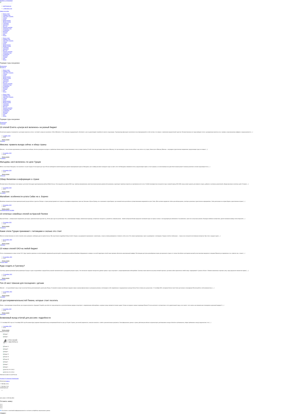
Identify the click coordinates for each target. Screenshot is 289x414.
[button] (4, 331)
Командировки (7, 20)
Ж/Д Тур (5, 26)
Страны (5, 17)
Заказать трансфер (7, 27)
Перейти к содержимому (6, 0)
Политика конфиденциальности (8, 395)
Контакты (5, 31)
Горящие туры (6, 15)
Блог (4, 34)
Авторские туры (7, 28)
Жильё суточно (7, 22)
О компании (6, 30)
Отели (4, 19)
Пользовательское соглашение (8, 393)
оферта (8, 381)
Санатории (6, 23)
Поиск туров (6, 13)
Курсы (4, 35)
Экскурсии (6, 24)
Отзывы (5, 32)
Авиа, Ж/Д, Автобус (8, 16)
